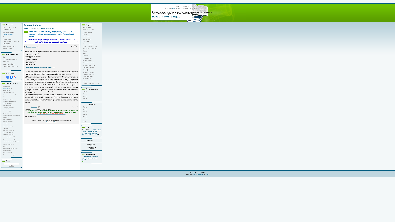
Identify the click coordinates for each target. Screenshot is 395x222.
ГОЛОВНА (156, 17)
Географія (5, 90)
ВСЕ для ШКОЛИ (40, 28)
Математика (6, 88)
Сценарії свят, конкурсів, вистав (11, 141)
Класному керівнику (8, 136)
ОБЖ (4, 146)
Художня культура (7, 144)
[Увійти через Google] (14, 77)
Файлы (32, 28)
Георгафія (5, 123)
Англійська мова (7, 99)
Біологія (5, 117)
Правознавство (7, 126)
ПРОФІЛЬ (166, 17)
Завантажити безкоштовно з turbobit (40, 68)
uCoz (207, 174)
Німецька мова (7, 119)
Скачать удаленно (31, 47)
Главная (26, 28)
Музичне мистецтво (8, 155)
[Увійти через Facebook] (11, 77)
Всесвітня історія (7, 107)
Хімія (4, 97)
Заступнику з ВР (7, 132)
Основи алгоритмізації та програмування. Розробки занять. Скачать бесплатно (90, 133)
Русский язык (6, 150)
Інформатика (6, 105)
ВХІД (178, 17)
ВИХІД (173, 17)
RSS (199, 8)
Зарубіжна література (8, 101)
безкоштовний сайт (198, 174)
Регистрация (49, 121)
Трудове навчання (7, 113)
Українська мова (7, 92)
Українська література (8, 94)
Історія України (7, 103)
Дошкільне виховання (8, 139)
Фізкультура (6, 111)
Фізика (4, 128)
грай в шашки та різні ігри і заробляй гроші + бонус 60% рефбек (90, 158)
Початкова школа (7, 130)
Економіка (5, 86)
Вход (55, 121)
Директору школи (7, 134)
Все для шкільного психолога (10, 115)
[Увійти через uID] (7, 77)
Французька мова (7, 121)
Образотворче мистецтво (9, 148)
